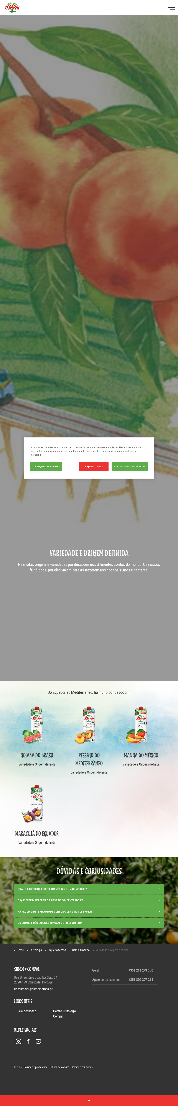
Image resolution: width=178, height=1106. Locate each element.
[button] (89, 1100)
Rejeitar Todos (94, 466)
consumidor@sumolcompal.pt (33, 989)
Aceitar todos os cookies (129, 466)
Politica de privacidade (35, 1067)
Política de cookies (59, 1067)
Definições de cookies (46, 466)
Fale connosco (26, 1011)
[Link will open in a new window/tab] (18, 1041)
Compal (12, 7)
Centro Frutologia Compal (64, 1013)
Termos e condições (82, 1067)
